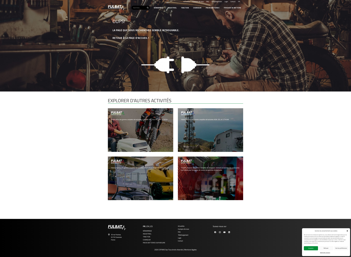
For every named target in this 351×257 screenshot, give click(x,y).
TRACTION (146, 237)
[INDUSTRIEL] (210, 130)
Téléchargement (183, 235)
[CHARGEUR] (210, 178)
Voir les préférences (341, 248)
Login (179, 238)
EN (148, 226)
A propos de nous (183, 229)
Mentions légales (190, 249)
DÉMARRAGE (147, 231)
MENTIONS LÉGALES (325, 253)
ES (151, 226)
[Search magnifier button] (147, 7)
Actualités (181, 226)
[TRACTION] (140, 178)
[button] (347, 231)
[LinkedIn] (229, 232)
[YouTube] (224, 232)
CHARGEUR (147, 240)
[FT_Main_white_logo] (116, 7)
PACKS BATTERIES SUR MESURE (154, 243)
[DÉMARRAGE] (140, 130)
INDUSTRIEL (147, 234)
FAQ (179, 232)
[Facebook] (215, 232)
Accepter (311, 248)
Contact (180, 241)
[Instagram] (219, 232)
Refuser (326, 248)
